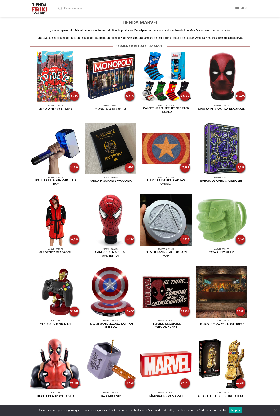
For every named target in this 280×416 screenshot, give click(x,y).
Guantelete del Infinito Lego (221, 396)
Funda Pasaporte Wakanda (110, 180)
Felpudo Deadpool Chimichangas (166, 326)
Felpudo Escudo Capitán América (166, 182)
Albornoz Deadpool (55, 252)
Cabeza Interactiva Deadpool (221, 109)
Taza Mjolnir (110, 396)
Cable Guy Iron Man (55, 324)
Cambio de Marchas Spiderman (110, 254)
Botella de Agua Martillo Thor (55, 182)
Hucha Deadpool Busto (55, 396)
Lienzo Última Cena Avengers (221, 324)
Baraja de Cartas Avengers (221, 180)
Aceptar (235, 410)
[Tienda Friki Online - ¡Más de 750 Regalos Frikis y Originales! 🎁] (40, 8)
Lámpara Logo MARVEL (166, 396)
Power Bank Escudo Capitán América (110, 326)
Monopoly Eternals (110, 109)
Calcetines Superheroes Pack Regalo (166, 110)
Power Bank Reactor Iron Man (166, 254)
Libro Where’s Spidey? (55, 109)
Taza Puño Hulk (221, 252)
